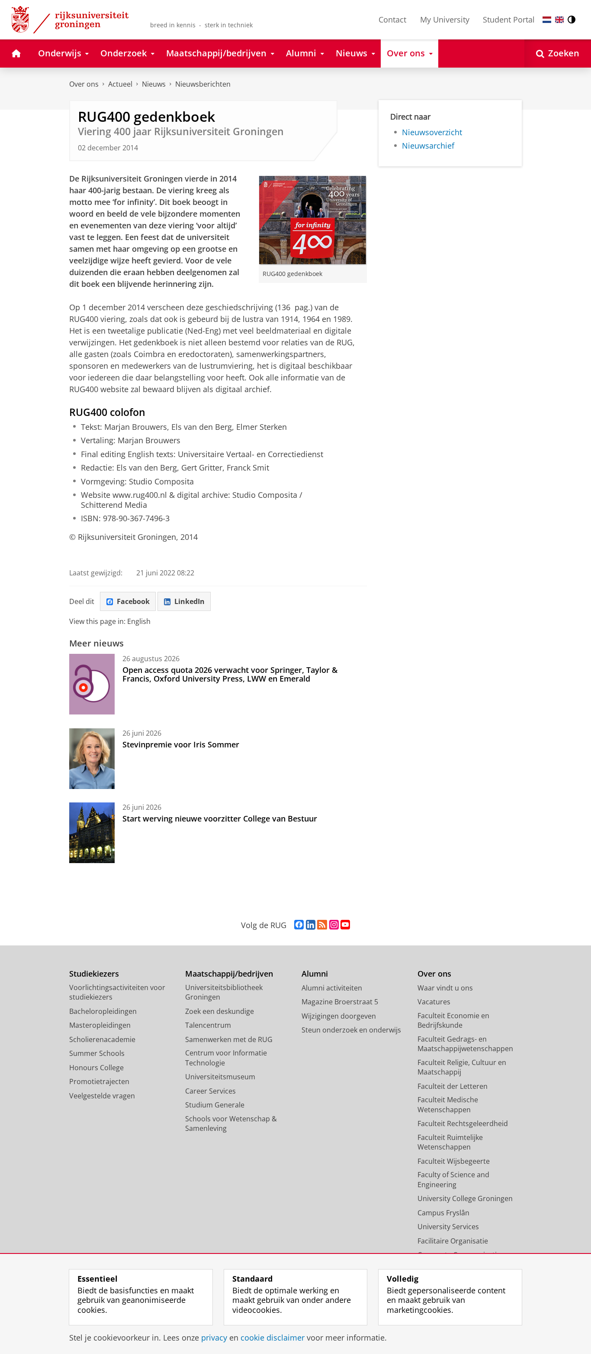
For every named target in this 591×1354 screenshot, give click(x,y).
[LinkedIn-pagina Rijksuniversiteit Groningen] (310, 925)
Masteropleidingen (100, 1025)
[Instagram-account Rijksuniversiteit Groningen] (334, 925)
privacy (214, 1338)
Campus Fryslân (443, 1213)
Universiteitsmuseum (220, 1076)
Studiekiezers (94, 974)
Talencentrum (208, 1025)
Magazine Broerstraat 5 (340, 1002)
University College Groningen (465, 1198)
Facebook (133, 601)
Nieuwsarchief (428, 146)
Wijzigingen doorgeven (339, 1016)
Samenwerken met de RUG (229, 1039)
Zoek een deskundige (219, 1011)
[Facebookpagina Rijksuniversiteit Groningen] (299, 925)
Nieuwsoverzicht (432, 132)
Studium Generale (214, 1105)
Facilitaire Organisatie (453, 1241)
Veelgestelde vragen (102, 1096)
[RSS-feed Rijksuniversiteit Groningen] (322, 925)
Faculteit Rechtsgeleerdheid (463, 1123)
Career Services (210, 1091)
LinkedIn (189, 601)
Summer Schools (97, 1053)
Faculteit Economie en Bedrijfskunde (453, 1020)
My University (444, 19)
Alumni (315, 974)
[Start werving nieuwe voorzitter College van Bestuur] (92, 832)
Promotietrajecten (99, 1081)
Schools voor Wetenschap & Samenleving (231, 1123)
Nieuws (154, 84)
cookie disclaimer (273, 1338)
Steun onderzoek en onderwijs (351, 1030)
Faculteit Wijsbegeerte (454, 1161)
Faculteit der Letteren (453, 1086)
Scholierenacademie (102, 1039)
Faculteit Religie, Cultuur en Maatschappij (462, 1067)
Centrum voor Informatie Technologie (226, 1058)
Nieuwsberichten (203, 84)
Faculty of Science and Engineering (453, 1179)
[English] (559, 19)
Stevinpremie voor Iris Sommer (180, 744)
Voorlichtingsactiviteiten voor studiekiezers (117, 992)
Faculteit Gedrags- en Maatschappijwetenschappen (465, 1044)
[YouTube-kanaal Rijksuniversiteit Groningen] (345, 925)
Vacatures (434, 1002)
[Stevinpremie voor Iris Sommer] (92, 758)
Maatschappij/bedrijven (229, 974)
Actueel (120, 84)
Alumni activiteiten (332, 988)
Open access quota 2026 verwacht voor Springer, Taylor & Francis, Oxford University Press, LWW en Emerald (229, 674)
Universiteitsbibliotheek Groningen (224, 992)
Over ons (84, 84)
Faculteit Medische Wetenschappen (448, 1104)
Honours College (96, 1067)
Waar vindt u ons (445, 988)
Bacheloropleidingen (103, 1011)
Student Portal (509, 19)
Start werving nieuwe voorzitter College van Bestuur (219, 818)
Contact (392, 19)
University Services (448, 1226)
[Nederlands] (547, 19)
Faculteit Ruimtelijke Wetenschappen (450, 1142)
